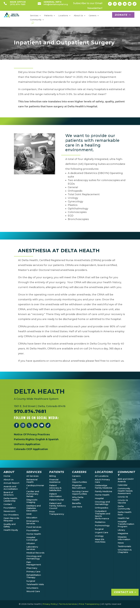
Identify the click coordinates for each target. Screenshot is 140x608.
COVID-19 (123, 497)
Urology (99, 536)
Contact (8, 504)
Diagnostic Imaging (32, 500)
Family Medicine (103, 491)
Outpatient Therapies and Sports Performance (102, 515)
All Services (32, 476)
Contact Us (123, 592)
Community (35, 20)
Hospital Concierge (31, 538)
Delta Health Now (124, 513)
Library (121, 530)
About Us (9, 479)
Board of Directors (9, 493)
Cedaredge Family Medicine (103, 486)
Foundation (10, 507)
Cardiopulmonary (35, 486)
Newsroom (9, 511)
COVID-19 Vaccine (123, 501)
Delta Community (124, 507)
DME (29, 514)
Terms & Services (68, 604)
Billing (52, 476)
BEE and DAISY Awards (126, 480)
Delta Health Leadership (10, 499)
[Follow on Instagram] (115, 4)
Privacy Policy (50, 604)
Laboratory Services (32, 547)
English (40, 439)
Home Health (33, 534)
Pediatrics (100, 522)
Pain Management (33, 563)
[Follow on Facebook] (110, 4)
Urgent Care (101, 532)
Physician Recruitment (79, 486)
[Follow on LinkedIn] (125, 4)
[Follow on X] (120, 4)
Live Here (77, 506)
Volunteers (32, 588)
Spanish (53, 439)
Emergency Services (32, 522)
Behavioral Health (32, 480)
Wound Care (33, 591)
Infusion (30, 543)
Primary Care (33, 571)
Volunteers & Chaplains (125, 550)
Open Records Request (11, 519)
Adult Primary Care (102, 480)
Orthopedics (101, 507)
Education (31, 517)
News (121, 542)
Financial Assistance (54, 480)
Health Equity (11, 530)
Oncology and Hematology (33, 557)
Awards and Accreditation (11, 487)
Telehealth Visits (35, 584)
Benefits (76, 503)
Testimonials (124, 546)
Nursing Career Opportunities (80, 492)
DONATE (121, 14)
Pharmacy (31, 568)
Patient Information (55, 495)
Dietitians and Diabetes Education (33, 508)
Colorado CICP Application (31, 449)
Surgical (30, 581)
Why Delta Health (77, 498)
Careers (76, 476)
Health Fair (123, 518)
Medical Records (35, 552)
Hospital (99, 498)
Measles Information (124, 538)
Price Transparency (56, 512)
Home (7, 476)
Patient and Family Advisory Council (57, 505)
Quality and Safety (10, 525)
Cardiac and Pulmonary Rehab (32, 494)
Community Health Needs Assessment (125, 491)
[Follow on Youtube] (130, 4)
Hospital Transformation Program (126, 524)
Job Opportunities (79, 480)
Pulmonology (102, 525)
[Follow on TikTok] (134, 4)
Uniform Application (27, 444)
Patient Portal (56, 499)
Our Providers (11, 514)
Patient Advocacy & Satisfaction (55, 488)
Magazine (123, 533)
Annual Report (11, 483)
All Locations (101, 476)
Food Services (33, 527)
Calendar (123, 485)
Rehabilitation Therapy (33, 576)
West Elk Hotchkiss (100, 540)
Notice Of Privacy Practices (32, 434)
